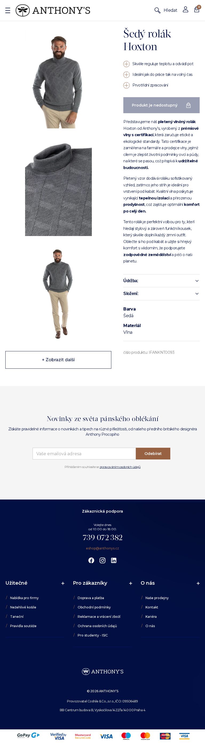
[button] (161, 280)
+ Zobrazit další (58, 359)
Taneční (16, 617)
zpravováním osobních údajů (120, 467)
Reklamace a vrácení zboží (99, 617)
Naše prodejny (157, 598)
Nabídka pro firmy (24, 598)
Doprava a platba (91, 598)
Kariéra (151, 617)
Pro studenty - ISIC (93, 635)
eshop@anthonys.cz (102, 548)
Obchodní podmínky (94, 607)
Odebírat (153, 453)
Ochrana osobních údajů (97, 626)
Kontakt (151, 607)
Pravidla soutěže (23, 626)
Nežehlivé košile (23, 607)
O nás (150, 626)
